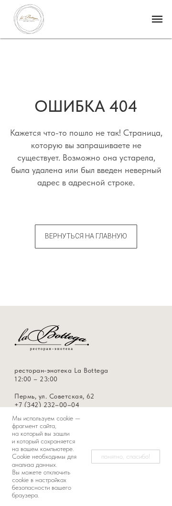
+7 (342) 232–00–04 (46, 405)
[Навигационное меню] (157, 19)
